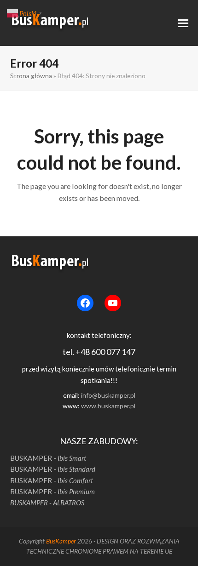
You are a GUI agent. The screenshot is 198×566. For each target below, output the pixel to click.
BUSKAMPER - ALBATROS (47, 502)
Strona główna (31, 76)
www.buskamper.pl (108, 406)
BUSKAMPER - (48, 458)
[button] (183, 23)
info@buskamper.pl (108, 395)
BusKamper (61, 541)
